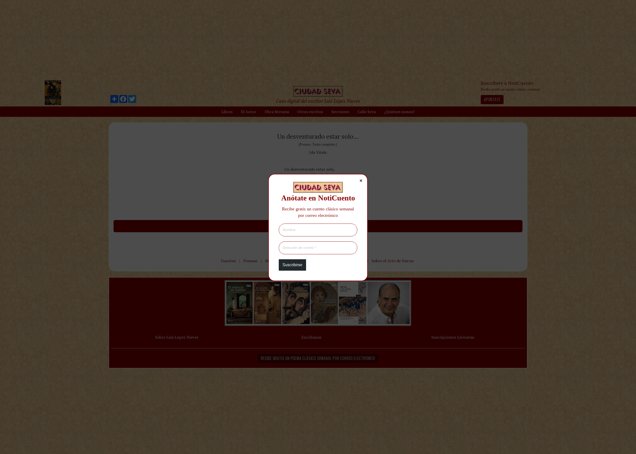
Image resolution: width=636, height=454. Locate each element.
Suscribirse (292, 265)
